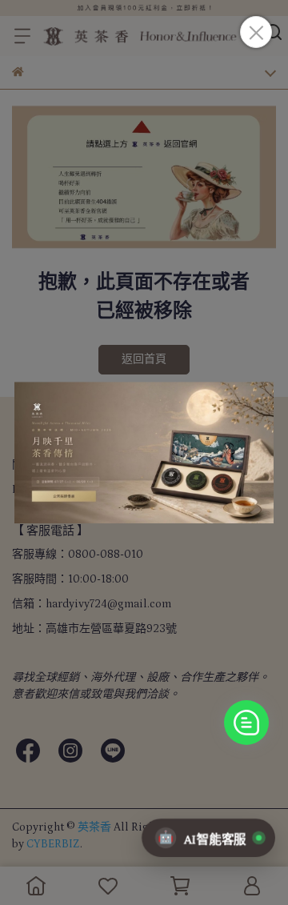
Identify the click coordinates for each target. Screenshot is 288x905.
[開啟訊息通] (246, 722)
